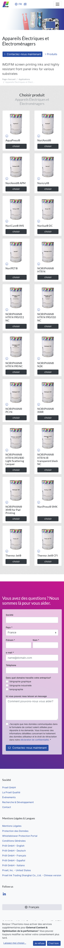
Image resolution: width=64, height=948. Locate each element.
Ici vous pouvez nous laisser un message (26, 696)
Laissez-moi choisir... (14, 943)
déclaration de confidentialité (34, 739)
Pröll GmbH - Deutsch (14, 850)
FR (20, 4)
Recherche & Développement (18, 802)
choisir (16, 146)
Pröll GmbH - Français (14, 855)
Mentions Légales (11, 826)
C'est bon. (53, 943)
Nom (36, 640)
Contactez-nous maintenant (24, 54)
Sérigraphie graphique (20, 681)
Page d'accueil (8, 79)
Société (9, 615)
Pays (9, 627)
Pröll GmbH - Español (13, 860)
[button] (7, 135)
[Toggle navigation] (57, 4)
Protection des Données (15, 831)
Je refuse (39, 943)
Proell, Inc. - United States (16, 870)
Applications (24, 79)
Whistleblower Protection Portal (19, 835)
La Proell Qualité (11, 792)
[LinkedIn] (4, 894)
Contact (6, 807)
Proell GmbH (9, 787)
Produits (51, 54)
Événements (9, 797)
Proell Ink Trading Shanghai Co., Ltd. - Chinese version (31, 875)
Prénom (10, 640)
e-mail (10, 652)
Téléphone (11, 665)
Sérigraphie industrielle (20, 685)
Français (34, 907)
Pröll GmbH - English (13, 845)
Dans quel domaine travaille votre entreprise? (28, 677)
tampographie (16, 689)
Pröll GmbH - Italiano (13, 865)
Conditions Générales (14, 840)
